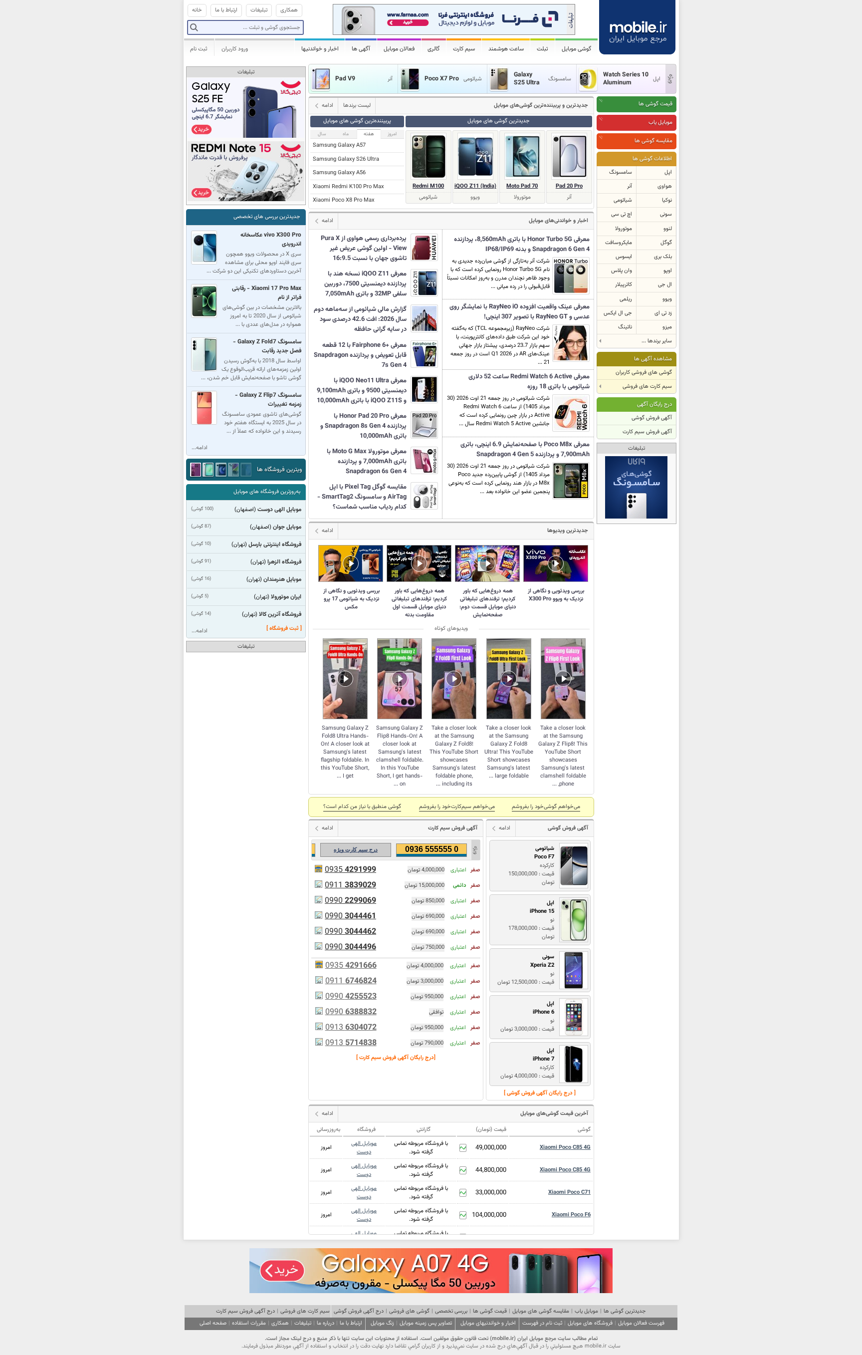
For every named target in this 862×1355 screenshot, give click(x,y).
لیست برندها (357, 105)
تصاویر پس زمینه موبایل (426, 1323)
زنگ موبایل (382, 1323)
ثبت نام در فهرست (542, 1323)
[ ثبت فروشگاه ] (284, 628)
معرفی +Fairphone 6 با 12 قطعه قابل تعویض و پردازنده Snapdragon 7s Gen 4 (360, 355)
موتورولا (623, 229)
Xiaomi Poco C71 (569, 1192)
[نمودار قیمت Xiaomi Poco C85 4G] (462, 1148)
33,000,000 (490, 1193)
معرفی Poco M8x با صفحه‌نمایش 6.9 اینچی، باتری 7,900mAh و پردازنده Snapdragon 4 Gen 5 (525, 450)
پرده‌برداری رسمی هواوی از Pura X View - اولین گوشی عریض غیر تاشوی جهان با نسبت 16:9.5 (364, 249)
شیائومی (623, 200)
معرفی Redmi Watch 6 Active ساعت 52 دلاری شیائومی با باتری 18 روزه (529, 382)
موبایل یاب (660, 122)
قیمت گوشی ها (655, 104)
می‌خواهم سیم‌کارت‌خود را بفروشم (457, 807)
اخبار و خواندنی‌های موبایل (558, 221)
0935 (350, 870)
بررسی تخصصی (451, 1311)
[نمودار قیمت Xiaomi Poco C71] (462, 1193)
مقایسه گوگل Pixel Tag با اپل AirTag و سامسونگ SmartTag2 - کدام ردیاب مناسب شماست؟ (362, 497)
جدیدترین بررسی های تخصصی (266, 217)
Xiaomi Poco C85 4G (565, 1147)
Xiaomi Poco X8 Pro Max (344, 200)
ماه (346, 134)
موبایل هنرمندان (282, 579)
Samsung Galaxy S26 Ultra (346, 159)
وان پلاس (621, 271)
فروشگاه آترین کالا (280, 614)
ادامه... (200, 448)
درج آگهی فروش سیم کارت (245, 1311)
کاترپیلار (623, 284)
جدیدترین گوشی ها (625, 1311)
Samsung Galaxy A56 (339, 173)
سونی (666, 214)
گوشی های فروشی (409, 1311)
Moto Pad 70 (522, 186)
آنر (629, 186)
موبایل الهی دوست (364, 1147)
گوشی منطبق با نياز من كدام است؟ (362, 807)
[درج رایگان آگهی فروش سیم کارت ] (395, 1058)
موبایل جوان (287, 527)
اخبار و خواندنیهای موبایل (488, 1323)
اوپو (667, 271)
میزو (667, 327)
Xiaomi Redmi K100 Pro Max (348, 187)
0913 (351, 1028)
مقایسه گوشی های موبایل (540, 1311)
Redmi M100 (428, 186)
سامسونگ (620, 172)
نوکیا (667, 200)
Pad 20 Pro (569, 186)
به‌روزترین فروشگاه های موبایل (266, 492)
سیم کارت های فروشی (305, 1311)
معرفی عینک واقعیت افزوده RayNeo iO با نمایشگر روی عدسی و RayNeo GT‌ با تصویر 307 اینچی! (519, 312)
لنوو (667, 229)
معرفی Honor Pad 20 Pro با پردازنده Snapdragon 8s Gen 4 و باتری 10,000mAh (363, 426)
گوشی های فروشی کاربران (644, 372)
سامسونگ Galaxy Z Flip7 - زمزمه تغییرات (268, 400)
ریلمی (626, 299)
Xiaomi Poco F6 (571, 1215)
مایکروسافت (618, 243)
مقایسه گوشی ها (653, 141)
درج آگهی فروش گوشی (359, 1311)
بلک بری (663, 257)
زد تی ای (663, 313)
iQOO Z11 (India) (475, 186)
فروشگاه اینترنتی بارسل (274, 544)
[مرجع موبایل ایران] (637, 25)
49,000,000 (490, 1148)
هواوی (664, 186)
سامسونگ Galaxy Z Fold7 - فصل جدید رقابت (267, 346)
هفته (369, 134)
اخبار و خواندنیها (320, 48)
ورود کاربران (234, 48)
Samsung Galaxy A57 (339, 145)
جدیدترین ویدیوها (567, 531)
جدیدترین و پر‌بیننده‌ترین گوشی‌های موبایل (541, 105)
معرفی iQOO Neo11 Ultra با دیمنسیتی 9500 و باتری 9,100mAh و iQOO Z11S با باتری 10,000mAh (362, 391)
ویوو (667, 299)
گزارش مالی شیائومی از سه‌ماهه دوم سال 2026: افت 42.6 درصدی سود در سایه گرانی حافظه (360, 319)
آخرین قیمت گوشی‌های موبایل (554, 1113)
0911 (350, 885)
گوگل (666, 243)
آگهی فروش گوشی (652, 418)
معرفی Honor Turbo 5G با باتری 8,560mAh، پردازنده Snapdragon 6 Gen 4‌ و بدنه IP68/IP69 (522, 245)
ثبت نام (199, 48)
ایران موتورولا (286, 596)
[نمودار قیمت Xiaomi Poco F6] (462, 1215)
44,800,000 (490, 1170)
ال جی (665, 284)
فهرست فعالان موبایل (641, 1323)
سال (322, 134)
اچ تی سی (621, 214)
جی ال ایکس (618, 313)
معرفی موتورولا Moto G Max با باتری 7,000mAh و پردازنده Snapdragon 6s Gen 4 (367, 462)
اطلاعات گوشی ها (652, 159)
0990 (350, 901)
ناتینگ (625, 327)
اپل (668, 172)
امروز (392, 134)
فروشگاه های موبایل (590, 1323)
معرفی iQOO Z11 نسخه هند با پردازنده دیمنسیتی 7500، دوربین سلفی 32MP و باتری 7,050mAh (365, 284)
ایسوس (624, 257)
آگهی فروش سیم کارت (647, 432)
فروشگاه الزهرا (284, 561)
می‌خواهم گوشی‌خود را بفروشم (546, 807)
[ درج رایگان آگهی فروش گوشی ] (540, 1093)
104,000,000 (489, 1215)
